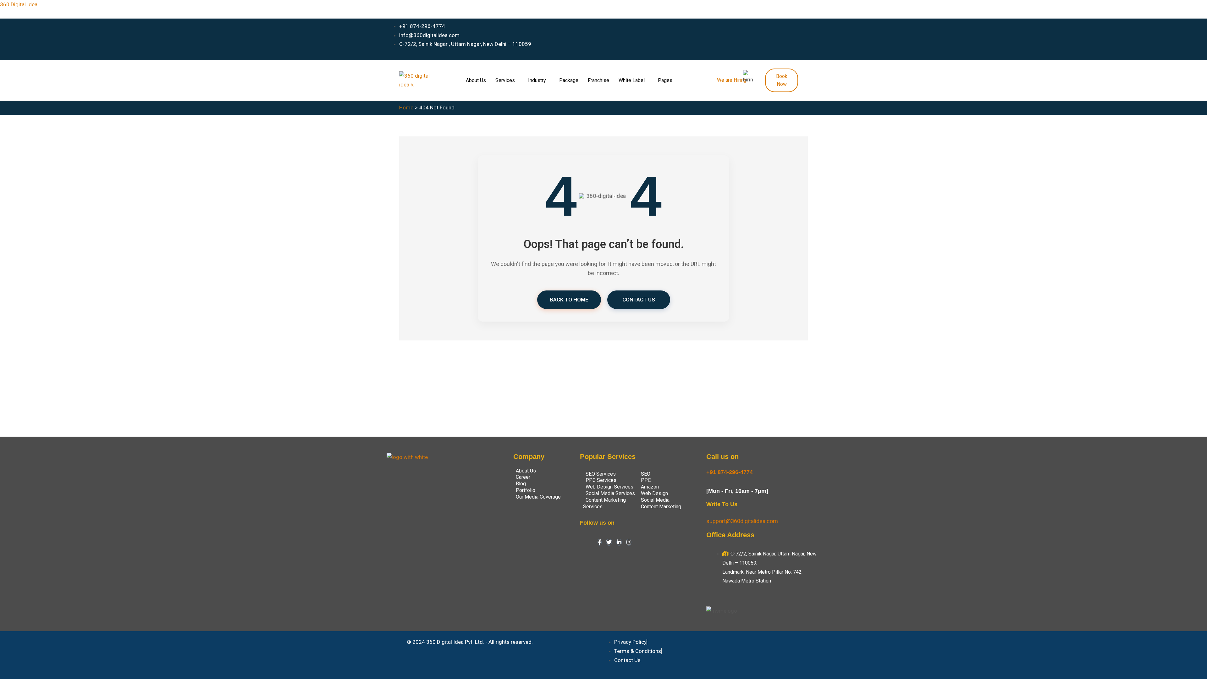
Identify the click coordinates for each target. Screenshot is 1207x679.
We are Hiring (732, 80)
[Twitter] (609, 542)
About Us (476, 80)
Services (505, 80)
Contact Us (638, 299)
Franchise (598, 80)
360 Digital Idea (18, 4)
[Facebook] (600, 542)
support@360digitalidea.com (742, 521)
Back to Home (569, 299)
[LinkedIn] (619, 542)
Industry (537, 80)
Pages (665, 80)
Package (568, 80)
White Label (632, 80)
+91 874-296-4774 (729, 472)
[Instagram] (628, 542)
